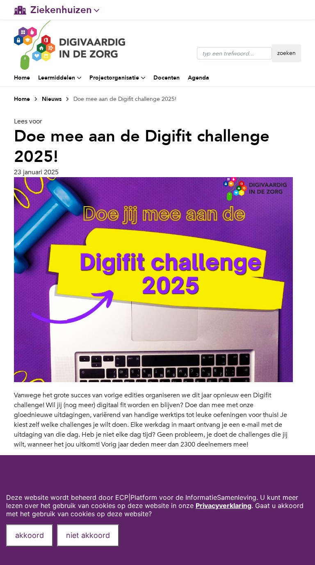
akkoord (29, 535)
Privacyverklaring (223, 505)
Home (22, 78)
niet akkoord (88, 535)
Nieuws (52, 99)
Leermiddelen (56, 78)
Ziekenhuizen (61, 10)
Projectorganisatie (114, 78)
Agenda (198, 78)
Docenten (166, 78)
